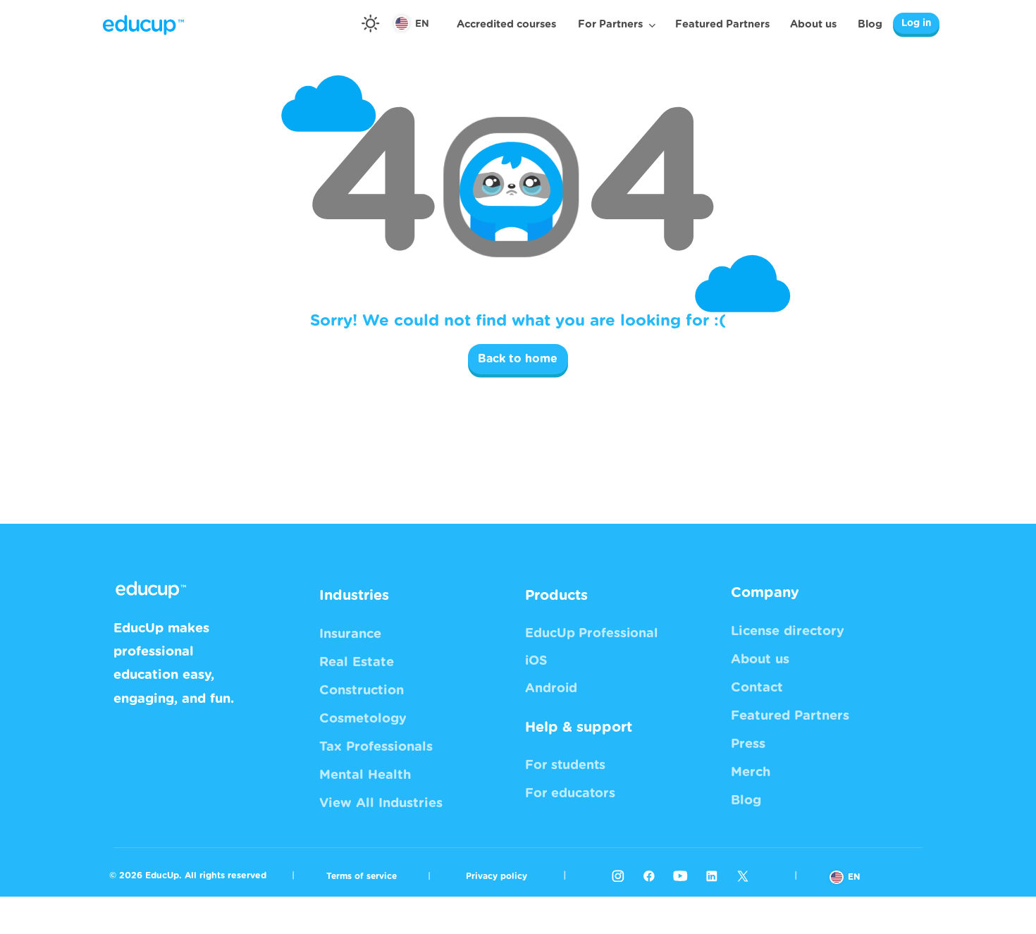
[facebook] (649, 875)
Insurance (350, 634)
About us (813, 24)
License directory (787, 631)
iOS (536, 661)
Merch (750, 772)
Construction (361, 690)
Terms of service (361, 876)
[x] (743, 875)
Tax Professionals (376, 747)
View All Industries (381, 803)
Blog (870, 24)
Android (551, 688)
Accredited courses (506, 24)
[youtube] (680, 875)
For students (565, 765)
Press (748, 744)
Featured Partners (722, 24)
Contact (757, 687)
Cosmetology (363, 718)
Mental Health (365, 775)
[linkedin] (712, 875)
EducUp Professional (591, 633)
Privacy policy (496, 876)
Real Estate (356, 662)
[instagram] (618, 875)
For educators (570, 793)
